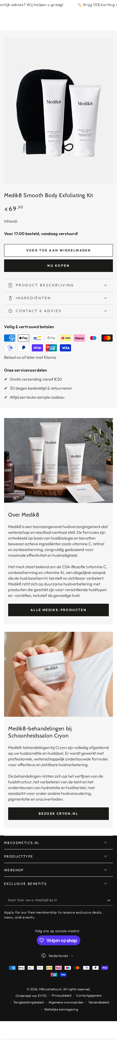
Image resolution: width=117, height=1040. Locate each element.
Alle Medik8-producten (58, 610)
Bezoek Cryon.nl (58, 813)
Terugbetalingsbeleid (28, 1002)
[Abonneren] (110, 900)
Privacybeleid (61, 995)
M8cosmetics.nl (50, 989)
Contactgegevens (88, 995)
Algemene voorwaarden (66, 1002)
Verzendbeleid (98, 1002)
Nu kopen (58, 265)
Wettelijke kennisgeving (61, 1009)
